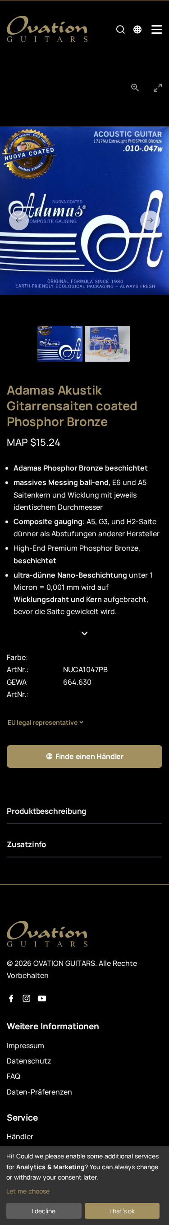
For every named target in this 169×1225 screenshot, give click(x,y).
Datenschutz (29, 1061)
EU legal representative (42, 722)
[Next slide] (150, 220)
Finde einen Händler (89, 756)
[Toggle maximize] (157, 87)
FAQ (13, 1076)
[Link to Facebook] (11, 999)
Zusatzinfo (26, 844)
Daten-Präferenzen (39, 1092)
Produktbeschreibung (46, 811)
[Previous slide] (19, 220)
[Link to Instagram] (26, 999)
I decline (43, 1211)
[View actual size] (135, 87)
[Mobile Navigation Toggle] (156, 29)
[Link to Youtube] (41, 999)
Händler (20, 1136)
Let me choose (28, 1191)
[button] (84, 634)
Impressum (25, 1045)
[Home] (47, 29)
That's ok (122, 1211)
